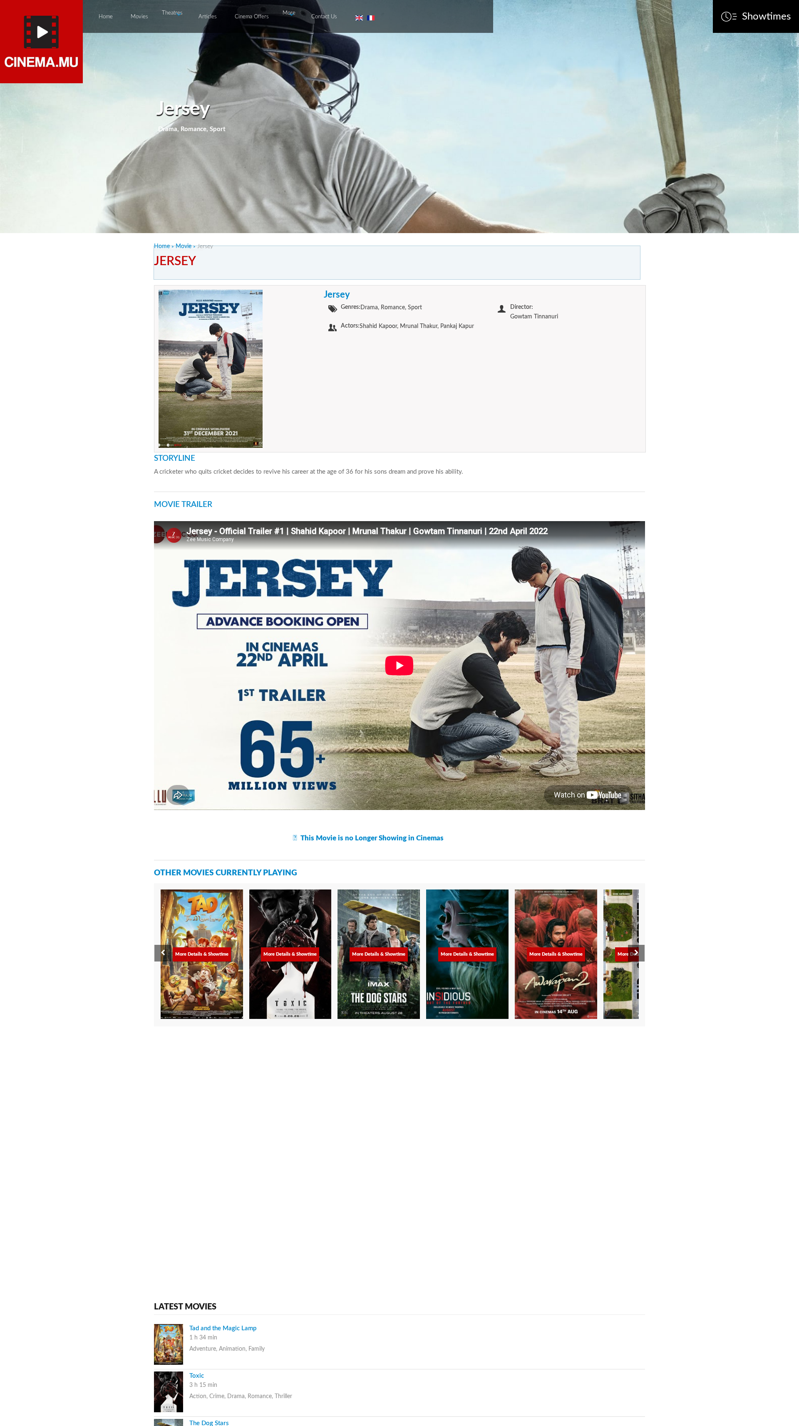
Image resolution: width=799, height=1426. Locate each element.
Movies (139, 17)
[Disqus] (399, 1139)
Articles (208, 17)
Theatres (172, 13)
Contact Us (324, 17)
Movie (183, 246)
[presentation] (162, 953)
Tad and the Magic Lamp (222, 1328)
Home (106, 17)
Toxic (196, 1376)
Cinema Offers (252, 17)
